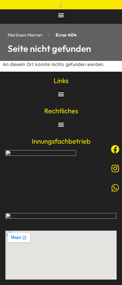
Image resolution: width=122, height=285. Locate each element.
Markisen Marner (25, 35)
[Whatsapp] (115, 188)
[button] (61, 15)
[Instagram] (115, 168)
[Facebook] (115, 149)
